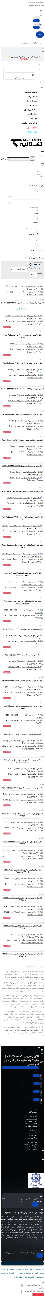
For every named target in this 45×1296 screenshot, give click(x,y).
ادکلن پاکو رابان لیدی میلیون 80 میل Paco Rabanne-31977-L (23, 680)
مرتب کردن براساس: (34, 268)
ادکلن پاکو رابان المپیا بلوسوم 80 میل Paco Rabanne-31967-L (23, 414)
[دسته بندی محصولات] (42, 152)
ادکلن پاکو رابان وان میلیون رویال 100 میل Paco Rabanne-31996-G (22, 843)
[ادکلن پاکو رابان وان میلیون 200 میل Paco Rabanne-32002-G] (22, 772)
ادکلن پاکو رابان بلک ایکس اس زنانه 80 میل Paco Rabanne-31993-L (22, 546)
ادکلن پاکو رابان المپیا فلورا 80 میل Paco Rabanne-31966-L (22, 466)
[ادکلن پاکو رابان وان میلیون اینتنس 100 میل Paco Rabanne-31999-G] (22, 798)
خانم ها (35, 222)
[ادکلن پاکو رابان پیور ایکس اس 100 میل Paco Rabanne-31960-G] (22, 290)
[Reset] (40, 34)
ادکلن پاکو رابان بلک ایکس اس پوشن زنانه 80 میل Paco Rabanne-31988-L (22, 602)
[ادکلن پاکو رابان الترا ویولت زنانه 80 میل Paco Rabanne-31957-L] (22, 320)
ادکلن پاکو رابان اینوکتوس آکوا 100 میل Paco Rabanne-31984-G (23, 518)
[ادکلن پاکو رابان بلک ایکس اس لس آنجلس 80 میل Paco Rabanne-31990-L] (22, 558)
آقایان (36, 213)
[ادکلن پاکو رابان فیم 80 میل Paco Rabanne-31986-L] (22, 639)
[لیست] (36, 264)
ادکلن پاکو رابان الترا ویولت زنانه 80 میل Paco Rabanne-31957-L (23, 336)
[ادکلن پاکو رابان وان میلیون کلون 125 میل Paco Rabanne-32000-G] (22, 910)
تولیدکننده (39, 174)
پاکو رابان (39, 177)
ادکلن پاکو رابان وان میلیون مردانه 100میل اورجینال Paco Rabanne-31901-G (22, 871)
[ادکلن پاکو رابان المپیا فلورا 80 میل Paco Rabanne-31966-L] (22, 450)
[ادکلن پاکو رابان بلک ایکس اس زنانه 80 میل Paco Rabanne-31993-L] (22, 530)
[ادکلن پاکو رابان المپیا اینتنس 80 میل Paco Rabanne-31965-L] (22, 373)
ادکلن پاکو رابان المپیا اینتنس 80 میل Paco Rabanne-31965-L (22, 389)
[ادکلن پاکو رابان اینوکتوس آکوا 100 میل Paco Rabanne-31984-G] (22, 502)
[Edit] (41, 10)
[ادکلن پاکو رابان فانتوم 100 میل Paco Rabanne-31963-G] (22, 614)
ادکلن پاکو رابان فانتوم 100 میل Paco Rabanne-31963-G (22, 629)
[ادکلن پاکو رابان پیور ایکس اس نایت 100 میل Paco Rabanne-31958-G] (22, 938)
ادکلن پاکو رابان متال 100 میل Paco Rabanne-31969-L (22, 734)
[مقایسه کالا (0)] (31, 264)
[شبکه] (40, 264)
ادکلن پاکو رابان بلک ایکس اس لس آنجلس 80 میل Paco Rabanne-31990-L (22, 574)
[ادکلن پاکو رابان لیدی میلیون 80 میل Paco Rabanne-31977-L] (22, 665)
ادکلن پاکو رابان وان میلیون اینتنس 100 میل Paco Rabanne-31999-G (22, 815)
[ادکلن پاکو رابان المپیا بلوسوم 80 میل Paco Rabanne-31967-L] (22, 399)
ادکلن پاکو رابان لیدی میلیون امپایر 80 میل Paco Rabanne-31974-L (22, 707)
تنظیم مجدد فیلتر (36, 250)
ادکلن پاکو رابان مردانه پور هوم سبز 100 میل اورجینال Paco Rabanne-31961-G (23, 761)
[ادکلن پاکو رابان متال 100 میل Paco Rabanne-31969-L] (22, 719)
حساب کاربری (32, 1112)
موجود (36, 243)
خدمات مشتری (31, 1126)
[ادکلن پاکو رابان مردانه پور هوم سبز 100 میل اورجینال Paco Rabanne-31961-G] (22, 744)
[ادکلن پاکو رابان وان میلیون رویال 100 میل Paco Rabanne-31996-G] (22, 826)
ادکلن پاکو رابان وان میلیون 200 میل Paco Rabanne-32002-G (23, 788)
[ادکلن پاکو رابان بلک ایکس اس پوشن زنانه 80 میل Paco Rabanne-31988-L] (22, 586)
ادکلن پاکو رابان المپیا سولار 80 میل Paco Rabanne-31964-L (22, 440)
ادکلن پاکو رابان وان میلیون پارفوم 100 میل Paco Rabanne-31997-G (22, 899)
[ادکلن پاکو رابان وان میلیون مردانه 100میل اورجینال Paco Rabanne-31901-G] (22, 854)
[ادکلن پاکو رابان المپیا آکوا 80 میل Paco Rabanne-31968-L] (22, 348)
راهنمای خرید (32, 1138)
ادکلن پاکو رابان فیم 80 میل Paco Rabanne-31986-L (22, 655)
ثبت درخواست (38, 1294)
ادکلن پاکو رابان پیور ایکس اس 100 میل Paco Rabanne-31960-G (22, 304)
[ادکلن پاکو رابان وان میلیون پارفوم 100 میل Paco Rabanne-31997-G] (22, 882)
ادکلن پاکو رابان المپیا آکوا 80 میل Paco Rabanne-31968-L (22, 363)
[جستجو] (41, 155)
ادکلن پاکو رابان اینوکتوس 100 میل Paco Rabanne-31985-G (22, 491)
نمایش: (39, 273)
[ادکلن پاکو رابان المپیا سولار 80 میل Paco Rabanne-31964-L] (22, 425)
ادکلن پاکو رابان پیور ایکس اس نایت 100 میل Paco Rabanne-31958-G (22, 955)
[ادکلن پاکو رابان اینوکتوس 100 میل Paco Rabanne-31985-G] (22, 476)
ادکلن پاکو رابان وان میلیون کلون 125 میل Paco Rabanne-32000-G (22, 927)
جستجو (3, 158)
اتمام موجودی (33, 234)
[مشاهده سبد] (42, 164)
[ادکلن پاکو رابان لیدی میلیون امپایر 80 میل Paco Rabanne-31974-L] (22, 691)
